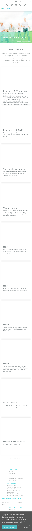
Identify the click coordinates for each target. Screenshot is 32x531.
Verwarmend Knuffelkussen (14, 487)
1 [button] (19, 41)
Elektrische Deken (11, 485)
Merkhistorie (12, 509)
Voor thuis (11, 475)
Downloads (5, 501)
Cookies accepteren (9, 527)
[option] (16, 27)
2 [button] (24, 41)
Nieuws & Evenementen (24, 501)
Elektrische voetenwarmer (13, 490)
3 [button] (28, 41)
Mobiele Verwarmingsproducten (15, 495)
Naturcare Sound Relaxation (16, 478)
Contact (10, 1)
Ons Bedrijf (12, 511)
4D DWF (11, 471)
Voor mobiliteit (12, 480)
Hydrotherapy (12, 476)
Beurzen (20, 502)
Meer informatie (24, 527)
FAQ (3, 504)
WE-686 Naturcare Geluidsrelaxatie (16, 493)
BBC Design (12, 473)
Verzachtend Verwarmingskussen (15, 488)
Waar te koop (5, 502)
